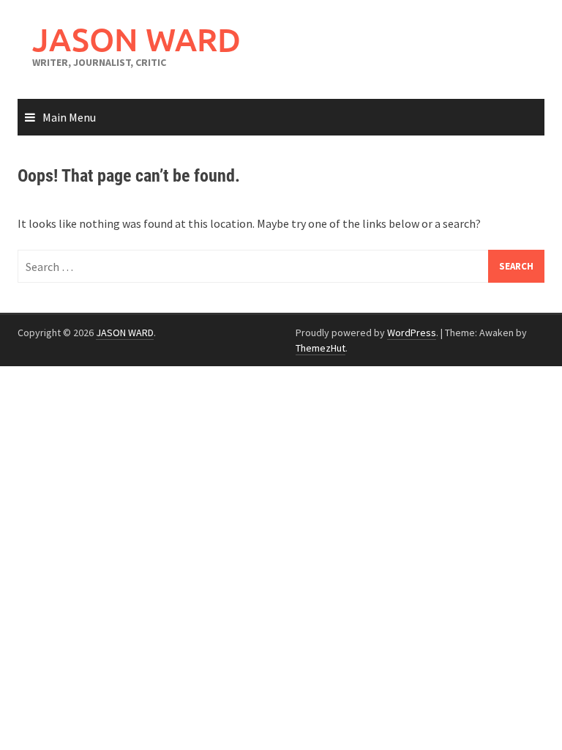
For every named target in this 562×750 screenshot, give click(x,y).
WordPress (411, 332)
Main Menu (69, 117)
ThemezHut (320, 347)
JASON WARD (136, 39)
